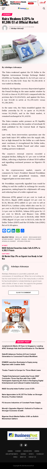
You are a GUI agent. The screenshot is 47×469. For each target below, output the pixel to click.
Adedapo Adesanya (17, 28)
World (15, 457)
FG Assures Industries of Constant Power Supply (21, 403)
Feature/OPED (28, 451)
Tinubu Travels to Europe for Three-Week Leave (21, 370)
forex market (8, 239)
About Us (23, 457)
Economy (18, 451)
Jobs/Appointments (12, 454)
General (36, 451)
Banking (10, 451)
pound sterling (24, 241)
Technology (40, 454)
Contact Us (32, 457)
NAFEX (18, 239)
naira (24, 239)
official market (35, 239)
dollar (19, 237)
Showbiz (23, 454)
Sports (31, 454)
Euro (26, 237)
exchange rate (35, 237)
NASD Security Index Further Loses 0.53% (18, 389)
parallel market (9, 241)
